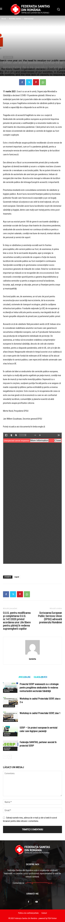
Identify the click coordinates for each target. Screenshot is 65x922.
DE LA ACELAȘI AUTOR (40, 677)
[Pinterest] (36, 82)
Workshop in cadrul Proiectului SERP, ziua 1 (40, 713)
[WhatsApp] (43, 82)
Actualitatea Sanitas (8, 691)
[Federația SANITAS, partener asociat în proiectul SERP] (10, 745)
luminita (32, 659)
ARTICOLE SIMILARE (24, 677)
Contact (44, 913)
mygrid (16, 577)
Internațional (28, 19)
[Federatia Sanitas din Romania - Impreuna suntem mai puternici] (30, 9)
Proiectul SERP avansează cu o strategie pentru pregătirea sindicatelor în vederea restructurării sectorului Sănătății (39, 688)
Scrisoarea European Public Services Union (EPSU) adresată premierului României (50, 617)
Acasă (4, 19)
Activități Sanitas (15, 19)
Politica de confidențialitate (28, 913)
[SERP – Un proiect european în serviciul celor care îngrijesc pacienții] (10, 731)
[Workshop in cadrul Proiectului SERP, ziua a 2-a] (10, 702)
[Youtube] (37, 902)
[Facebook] (22, 82)
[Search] (32, 654)
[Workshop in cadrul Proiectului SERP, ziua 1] (10, 716)
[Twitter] (29, 82)
